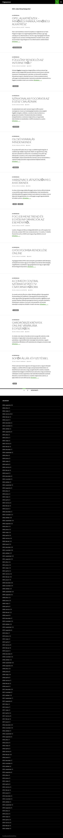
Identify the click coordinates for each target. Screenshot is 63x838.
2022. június (5, 529)
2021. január (5, 579)
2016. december (6, 725)
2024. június (5, 458)
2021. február (5, 577)
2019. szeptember (6, 627)
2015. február (5, 790)
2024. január (5, 473)
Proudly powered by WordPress (9, 836)
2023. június (5, 494)
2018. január (5, 686)
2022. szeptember (6, 520)
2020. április (5, 606)
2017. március (6, 716)
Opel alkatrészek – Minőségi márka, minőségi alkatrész (31, 21)
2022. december (6, 511)
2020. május (5, 603)
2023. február (5, 505)
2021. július (5, 562)
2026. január (5, 420)
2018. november (6, 656)
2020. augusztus (6, 594)
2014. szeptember (6, 805)
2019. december (6, 618)
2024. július (5, 455)
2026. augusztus (6, 405)
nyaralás (15, 167)
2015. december (6, 760)
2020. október (6, 588)
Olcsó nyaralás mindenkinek (23, 140)
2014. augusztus (6, 807)
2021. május (5, 568)
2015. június (5, 778)
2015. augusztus (6, 772)
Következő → (35, 390)
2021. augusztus (6, 559)
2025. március (6, 443)
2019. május (5, 639)
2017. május (5, 710)
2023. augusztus (6, 488)
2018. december (6, 653)
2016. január (5, 757)
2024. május (5, 461)
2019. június (5, 636)
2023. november (6, 479)
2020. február (5, 612)
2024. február (5, 470)
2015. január (5, 793)
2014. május (5, 816)
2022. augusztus (6, 523)
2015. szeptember (6, 769)
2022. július (5, 526)
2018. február (5, 683)
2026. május (5, 411)
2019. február (5, 648)
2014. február (5, 825)
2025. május (5, 440)
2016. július (5, 739)
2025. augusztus (6, 431)
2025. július (5, 434)
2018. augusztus (6, 665)
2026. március (6, 414)
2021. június (5, 565)
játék (14, 204)
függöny (15, 86)
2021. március (6, 574)
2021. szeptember (6, 556)
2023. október (6, 482)
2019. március (6, 645)
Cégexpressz (6, 2)
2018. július (5, 668)
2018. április (5, 677)
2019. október (6, 624)
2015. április (5, 784)
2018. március (6, 680)
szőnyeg (20, 204)
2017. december (6, 689)
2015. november (6, 763)
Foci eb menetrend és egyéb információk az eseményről (28, 219)
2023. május (5, 497)
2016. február (5, 754)
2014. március (6, 822)
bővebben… (16, 41)
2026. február (5, 417)
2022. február (5, 541)
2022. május (5, 532)
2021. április (5, 571)
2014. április (5, 819)
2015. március (6, 787)
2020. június (5, 600)
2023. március (6, 502)
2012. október (6, 828)
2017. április (5, 713)
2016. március (6, 751)
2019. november (6, 621)
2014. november (6, 799)
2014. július (5, 810)
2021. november (6, 550)
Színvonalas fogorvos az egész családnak (30, 100)
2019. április (5, 642)
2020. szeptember (6, 591)
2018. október (6, 659)
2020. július (5, 597)
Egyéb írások (15, 15)
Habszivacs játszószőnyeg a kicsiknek (31, 181)
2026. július (5, 408)
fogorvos (16, 126)
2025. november (6, 425)
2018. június (5, 671)
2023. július (5, 491)
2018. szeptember (6, 662)
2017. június (5, 707)
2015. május (5, 781)
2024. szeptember (6, 452)
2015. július (5, 775)
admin (28, 27)
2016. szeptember (6, 733)
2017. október (6, 695)
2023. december (6, 476)
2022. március (6, 538)
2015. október (6, 766)
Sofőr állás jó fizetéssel (30, 358)
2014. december (6, 796)
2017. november (6, 692)
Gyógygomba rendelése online (29, 251)
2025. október (6, 428)
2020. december (6, 582)
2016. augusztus (6, 736)
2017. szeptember (6, 698)
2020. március (6, 609)
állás (14, 383)
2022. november (6, 514)
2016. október (6, 730)
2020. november (6, 585)
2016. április (5, 748)
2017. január (5, 722)
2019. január (5, 651)
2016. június (5, 742)
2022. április (5, 535)
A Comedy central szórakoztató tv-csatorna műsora (25, 284)
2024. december (6, 449)
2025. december (6, 423)
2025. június (5, 437)
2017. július (5, 704)
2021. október (6, 553)
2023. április (5, 500)
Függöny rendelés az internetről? (27, 61)
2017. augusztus (6, 701)
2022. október (6, 517)
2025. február (5, 446)
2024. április (5, 464)
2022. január (5, 544)
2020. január (5, 615)
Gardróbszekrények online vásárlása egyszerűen (27, 325)
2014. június (5, 813)
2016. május (5, 745)
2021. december (6, 547)
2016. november (6, 728)
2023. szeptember (6, 485)
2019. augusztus (6, 630)
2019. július (5, 633)
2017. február (5, 719)
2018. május (5, 674)
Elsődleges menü (61, 2)
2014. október (6, 802)
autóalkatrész (17, 47)
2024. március (6, 467)
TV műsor (15, 310)
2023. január (5, 508)
